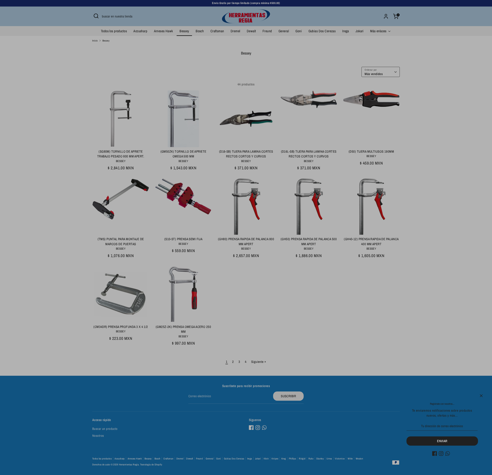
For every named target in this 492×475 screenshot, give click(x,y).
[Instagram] (441, 453)
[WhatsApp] (447, 453)
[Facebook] (434, 453)
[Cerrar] (481, 395)
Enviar (442, 441)
